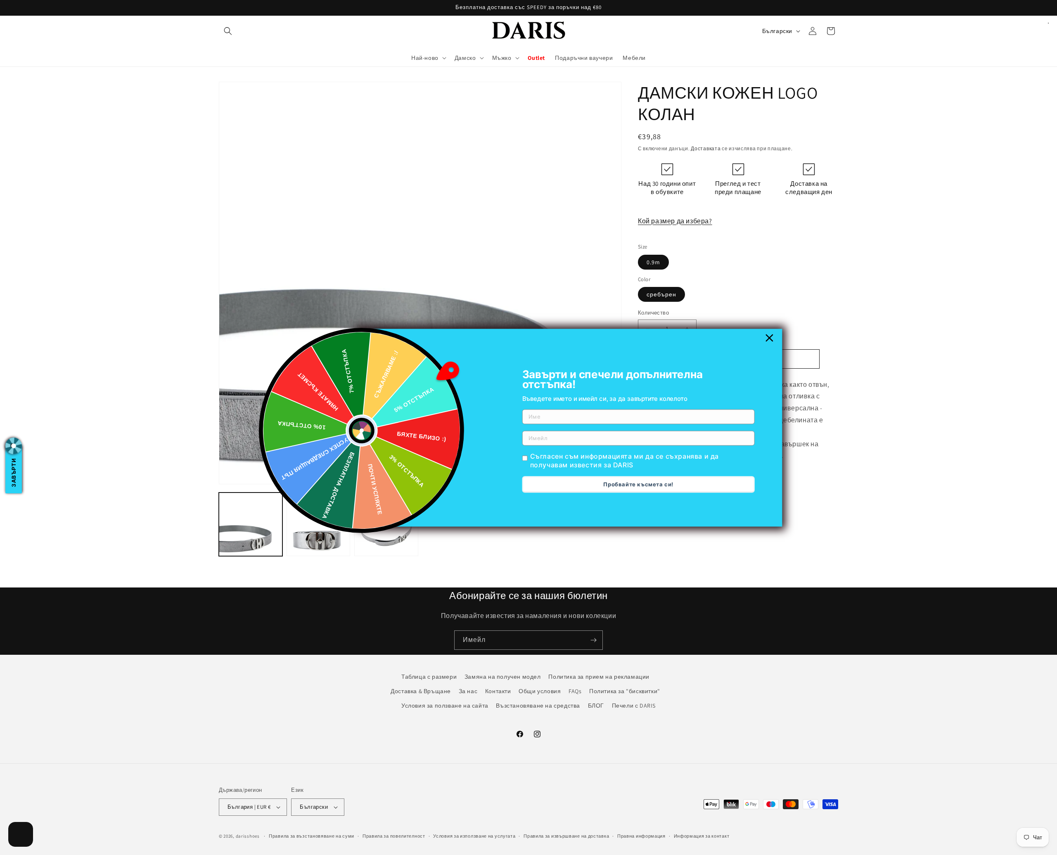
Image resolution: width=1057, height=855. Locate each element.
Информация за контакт (702, 836)
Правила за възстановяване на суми (311, 836)
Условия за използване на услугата (474, 836)
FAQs (575, 691)
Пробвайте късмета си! (638, 484)
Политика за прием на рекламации (598, 676)
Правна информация (641, 836)
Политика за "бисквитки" (624, 691)
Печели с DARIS (634, 705)
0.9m (653, 262)
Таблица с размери (429, 676)
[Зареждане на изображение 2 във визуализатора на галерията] (318, 524)
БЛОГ (596, 705)
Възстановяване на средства (538, 705)
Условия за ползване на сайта (444, 705)
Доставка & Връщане (421, 691)
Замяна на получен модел (503, 676)
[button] (228, 31)
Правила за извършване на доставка (566, 836)
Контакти (498, 691)
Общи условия (540, 691)
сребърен (661, 294)
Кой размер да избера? (675, 221)
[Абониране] (593, 640)
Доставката (705, 148)
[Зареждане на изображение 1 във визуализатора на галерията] (250, 524)
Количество (653, 312)
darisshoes (248, 836)
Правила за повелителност (394, 836)
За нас (468, 691)
